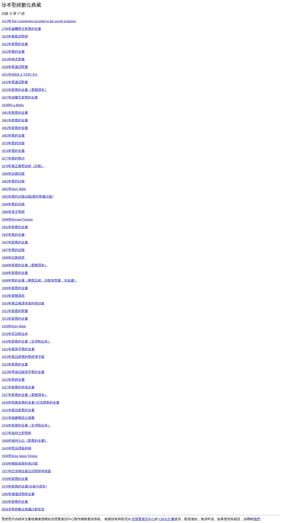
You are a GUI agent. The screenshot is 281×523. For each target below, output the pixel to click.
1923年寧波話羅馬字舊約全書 (23, 372)
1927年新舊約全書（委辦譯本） (25, 395)
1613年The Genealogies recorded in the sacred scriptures (39, 21)
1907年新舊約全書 (15, 242)
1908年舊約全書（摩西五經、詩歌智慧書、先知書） (39, 280)
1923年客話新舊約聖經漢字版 (23, 356)
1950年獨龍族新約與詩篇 (20, 463)
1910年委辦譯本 (13, 295)
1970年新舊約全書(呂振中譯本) (24, 486)
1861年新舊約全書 (15, 112)
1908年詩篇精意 (13, 257)
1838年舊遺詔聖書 (15, 67)
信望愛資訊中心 (143, 519)
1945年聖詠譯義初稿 (16, 448)
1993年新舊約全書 (15, 501)
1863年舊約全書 (13, 135)
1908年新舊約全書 (15, 273)
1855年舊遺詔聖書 (15, 82)
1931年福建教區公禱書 (18, 418)
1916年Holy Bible (14, 326)
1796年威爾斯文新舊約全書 (21, 29)
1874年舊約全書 (13, 151)
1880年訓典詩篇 (13, 173)
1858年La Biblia (13, 105)
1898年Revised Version (17, 219)
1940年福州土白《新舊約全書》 (25, 440)
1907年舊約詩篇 (13, 250)
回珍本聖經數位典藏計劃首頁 (23, 509)
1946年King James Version (19, 456)
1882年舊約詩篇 (13, 181)
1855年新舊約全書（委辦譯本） (25, 90)
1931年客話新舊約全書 (18, 410)
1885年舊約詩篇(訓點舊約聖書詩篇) (27, 196)
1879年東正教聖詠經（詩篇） (23, 166)
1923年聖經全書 (13, 379)
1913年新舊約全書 (15, 318)
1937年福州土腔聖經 (16, 433)
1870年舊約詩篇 (13, 143)
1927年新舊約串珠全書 (18, 387)
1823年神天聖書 (13, 59)
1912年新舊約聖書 (15, 311)
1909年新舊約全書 (15, 288)
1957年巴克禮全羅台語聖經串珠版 (26, 471)
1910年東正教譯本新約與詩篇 (23, 303)
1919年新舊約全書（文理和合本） (26, 341)
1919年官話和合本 (15, 334)
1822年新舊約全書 (15, 44)
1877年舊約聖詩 (13, 158)
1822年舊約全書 (13, 51)
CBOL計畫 (166, 519)
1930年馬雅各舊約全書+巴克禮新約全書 (30, 402)
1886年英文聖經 (13, 212)
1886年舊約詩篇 (13, 204)
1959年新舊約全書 (15, 479)
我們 (256, 519)
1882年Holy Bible (14, 189)
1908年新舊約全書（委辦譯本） (25, 265)
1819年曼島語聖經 (15, 36)
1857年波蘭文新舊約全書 (20, 97)
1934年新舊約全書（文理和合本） (26, 425)
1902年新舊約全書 (15, 227)
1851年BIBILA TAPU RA (19, 74)
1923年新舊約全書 (15, 364)
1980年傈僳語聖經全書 (18, 494)
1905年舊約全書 (13, 234)
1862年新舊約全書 (15, 128)
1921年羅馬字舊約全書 (18, 349)
